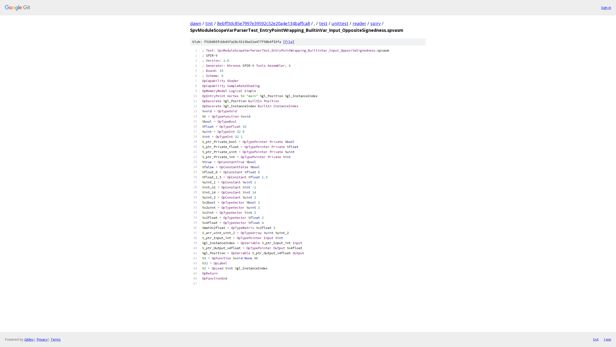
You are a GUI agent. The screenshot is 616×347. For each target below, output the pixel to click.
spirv (375, 23)
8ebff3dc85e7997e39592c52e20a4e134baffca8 (263, 23)
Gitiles (29, 339)
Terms (56, 339)
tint (209, 23)
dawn (195, 23)
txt (596, 339)
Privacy (42, 339)
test (323, 23)
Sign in (606, 7)
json (607, 339)
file (289, 42)
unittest (340, 23)
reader (359, 23)
